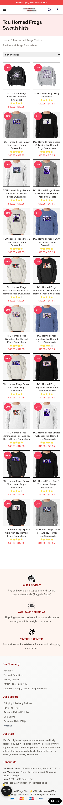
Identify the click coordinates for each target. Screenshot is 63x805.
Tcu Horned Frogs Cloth (26, 40)
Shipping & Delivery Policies (18, 703)
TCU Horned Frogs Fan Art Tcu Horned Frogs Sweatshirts (16, 145)
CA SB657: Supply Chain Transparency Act (25, 688)
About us (8, 670)
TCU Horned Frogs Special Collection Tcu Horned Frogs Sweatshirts (46, 145)
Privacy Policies (11, 679)
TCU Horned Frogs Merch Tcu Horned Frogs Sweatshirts (16, 242)
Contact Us (9, 716)
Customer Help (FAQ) (15, 721)
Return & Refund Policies (16, 712)
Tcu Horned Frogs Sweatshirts (20, 45)
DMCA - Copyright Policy (16, 684)
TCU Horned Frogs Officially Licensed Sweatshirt (16, 96)
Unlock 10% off (6, 791)
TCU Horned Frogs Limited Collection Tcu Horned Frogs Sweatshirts (46, 193)
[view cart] (58, 10)
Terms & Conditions (13, 675)
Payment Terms (12, 707)
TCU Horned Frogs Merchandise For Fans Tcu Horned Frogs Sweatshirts (16, 290)
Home (6, 40)
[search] (49, 10)
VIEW (16, 86)
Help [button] (57, 801)
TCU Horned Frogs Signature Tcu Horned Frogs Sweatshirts (16, 338)
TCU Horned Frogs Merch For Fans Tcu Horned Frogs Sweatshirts (16, 193)
